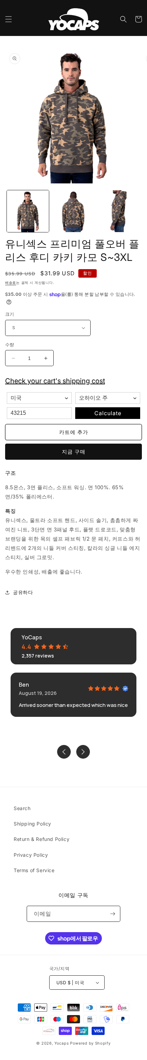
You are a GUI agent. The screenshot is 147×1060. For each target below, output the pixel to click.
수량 (9, 344)
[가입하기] (112, 914)
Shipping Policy (32, 824)
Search (22, 808)
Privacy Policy (31, 855)
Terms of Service (34, 870)
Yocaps (61, 1043)
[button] (8, 19)
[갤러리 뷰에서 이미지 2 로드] (73, 211)
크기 (9, 314)
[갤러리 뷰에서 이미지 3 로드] (118, 211)
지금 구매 (73, 451)
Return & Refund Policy (41, 839)
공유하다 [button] (23, 592)
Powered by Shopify (90, 1043)
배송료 (10, 282)
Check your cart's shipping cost (55, 381)
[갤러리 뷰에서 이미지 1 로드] (28, 211)
